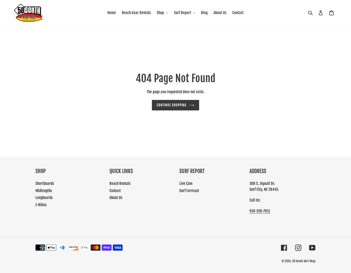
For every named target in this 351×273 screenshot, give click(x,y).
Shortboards (44, 183)
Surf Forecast (189, 190)
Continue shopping (172, 105)
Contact (115, 190)
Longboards (44, 197)
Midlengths (43, 190)
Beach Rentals (120, 183)
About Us (115, 197)
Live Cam (185, 183)
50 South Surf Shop (304, 261)
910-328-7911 (260, 211)
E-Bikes (41, 204)
